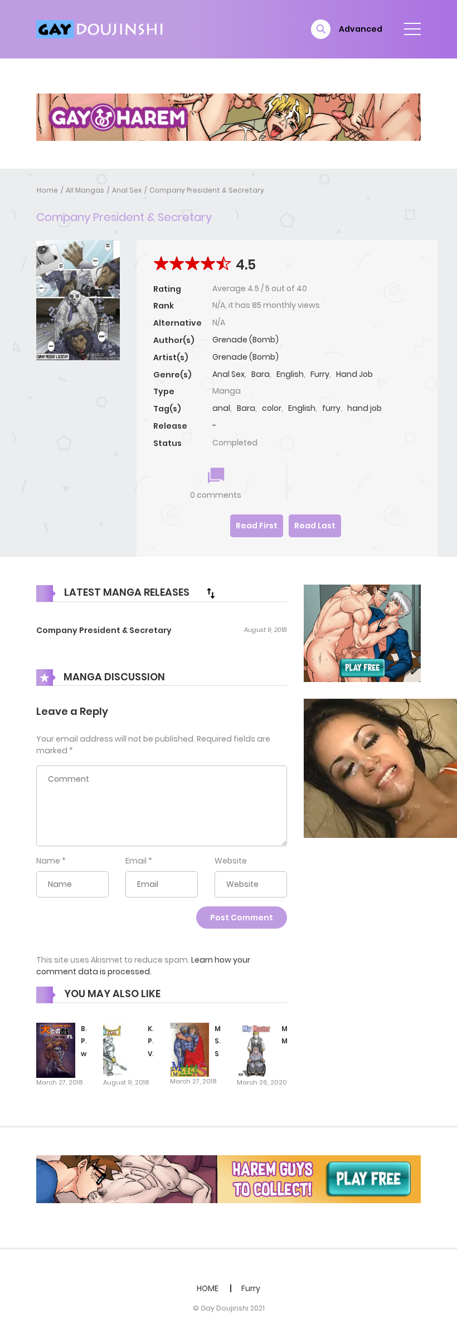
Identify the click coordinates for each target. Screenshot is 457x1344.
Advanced (360, 29)
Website (231, 860)
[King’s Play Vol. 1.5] (122, 1049)
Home (47, 190)
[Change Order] (210, 593)
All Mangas (85, 190)
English (290, 374)
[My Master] (256, 1049)
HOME (207, 1288)
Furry (319, 374)
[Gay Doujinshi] (101, 28)
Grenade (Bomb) (245, 339)
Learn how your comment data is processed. (143, 965)
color (271, 408)
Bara (260, 374)
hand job (364, 408)
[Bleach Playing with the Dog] (55, 1049)
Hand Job (354, 374)
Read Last (315, 525)
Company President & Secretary (206, 190)
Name (48, 860)
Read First (257, 525)
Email (136, 860)
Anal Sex (127, 190)
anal (221, 408)
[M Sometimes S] (189, 1048)
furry (331, 408)
